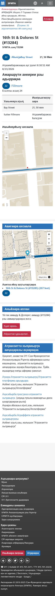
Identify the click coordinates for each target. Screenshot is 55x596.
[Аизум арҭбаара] (49, 234)
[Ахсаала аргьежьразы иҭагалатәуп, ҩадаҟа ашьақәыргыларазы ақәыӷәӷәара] (49, 243)
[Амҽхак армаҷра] (49, 239)
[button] (35, 3)
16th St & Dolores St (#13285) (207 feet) (28, 288)
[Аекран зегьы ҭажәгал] (49, 249)
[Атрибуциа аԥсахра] (49, 277)
